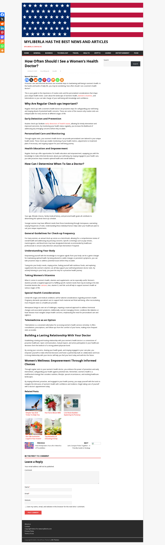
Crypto (97, 53)
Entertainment (122, 53)
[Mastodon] (49, 80)
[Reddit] (36, 80)
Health (86, 53)
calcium (44, 285)
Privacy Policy (29, 531)
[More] (62, 80)
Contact (27, 526)
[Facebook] (27, 80)
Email (27, 493)
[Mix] (53, 80)
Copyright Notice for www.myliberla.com (38, 529)
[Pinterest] (44, 80)
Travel (76, 53)
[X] (31, 80)
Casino (108, 53)
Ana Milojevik (44, 71)
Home (26, 53)
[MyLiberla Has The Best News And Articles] (82, 36)
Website (28, 500)
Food (136, 53)
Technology (62, 53)
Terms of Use (29, 533)
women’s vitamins (85, 96)
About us (28, 524)
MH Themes (55, 540)
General (37, 53)
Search (106, 60)
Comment (28, 470)
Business (49, 53)
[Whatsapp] (57, 80)
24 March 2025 (32, 71)
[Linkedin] (40, 80)
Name (27, 487)
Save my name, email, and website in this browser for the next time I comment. (56, 507)
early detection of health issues (57, 123)
